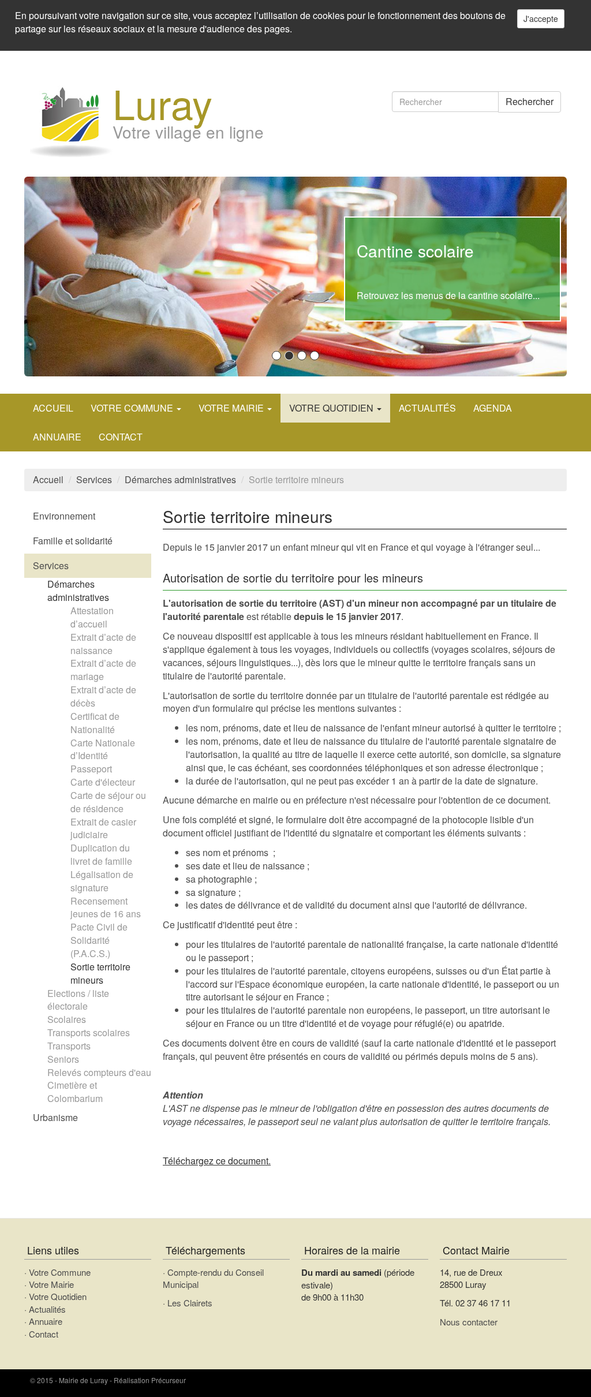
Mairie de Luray (83, 1380)
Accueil (53, 407)
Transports (69, 1045)
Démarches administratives (180, 479)
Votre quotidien (332, 407)
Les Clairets (189, 1303)
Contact (121, 436)
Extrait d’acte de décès (103, 696)
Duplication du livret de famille (101, 854)
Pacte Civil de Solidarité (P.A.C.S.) (99, 940)
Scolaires (66, 1019)
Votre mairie (232, 407)
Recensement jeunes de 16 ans (105, 907)
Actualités (427, 407)
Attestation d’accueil (92, 617)
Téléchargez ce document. (217, 1160)
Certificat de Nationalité (94, 722)
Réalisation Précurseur (150, 1380)
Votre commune (133, 407)
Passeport (91, 768)
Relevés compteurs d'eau (99, 1072)
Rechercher (529, 101)
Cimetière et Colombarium (75, 1091)
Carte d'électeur (102, 782)
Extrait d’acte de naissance (103, 643)
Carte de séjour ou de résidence (108, 802)
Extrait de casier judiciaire (103, 828)
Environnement (64, 515)
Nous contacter (469, 1322)
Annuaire (57, 436)
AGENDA (492, 407)
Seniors (63, 1059)
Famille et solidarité (73, 540)
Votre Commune (60, 1272)
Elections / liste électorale (78, 1000)
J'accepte (540, 18)
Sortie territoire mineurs (100, 973)
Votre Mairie (51, 1284)
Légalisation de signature (101, 881)
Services (94, 479)
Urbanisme (55, 1117)
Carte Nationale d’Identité (102, 749)
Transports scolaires (88, 1032)
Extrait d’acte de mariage (103, 669)
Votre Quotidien (58, 1296)
